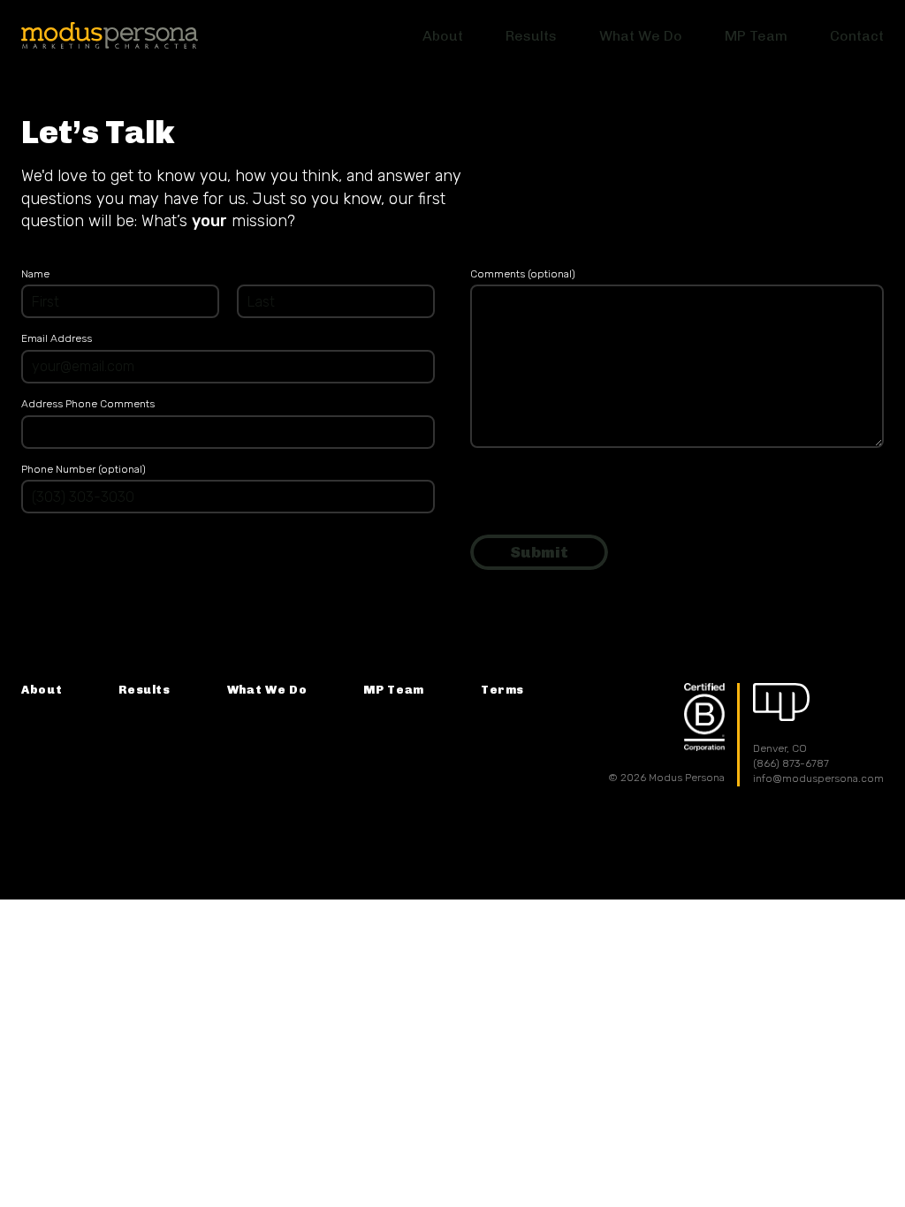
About (41, 689)
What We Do (267, 689)
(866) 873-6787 (791, 763)
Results (144, 689)
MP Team (393, 689)
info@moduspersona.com (818, 778)
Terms (502, 689)
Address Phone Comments (88, 404)
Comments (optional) (522, 274)
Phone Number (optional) (83, 469)
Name (35, 274)
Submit (539, 552)
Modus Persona (109, 35)
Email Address (56, 338)
